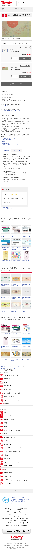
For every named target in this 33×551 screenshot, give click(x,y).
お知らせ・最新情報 (23, 508)
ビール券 (6, 440)
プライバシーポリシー (21, 522)
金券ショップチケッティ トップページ (11, 366)
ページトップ (15, 490)
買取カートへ (26, 58)
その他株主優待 (8, 472)
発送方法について (6, 143)
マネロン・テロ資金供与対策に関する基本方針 (16, 525)
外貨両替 (6, 403)
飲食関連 (6, 455)
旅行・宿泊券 (7, 386)
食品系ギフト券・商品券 (10, 396)
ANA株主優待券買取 (11, 511)
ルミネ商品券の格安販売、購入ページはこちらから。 (15, 110)
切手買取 (25, 509)
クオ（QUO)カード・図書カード (12, 448)
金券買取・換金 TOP (6, 368)
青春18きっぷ (7, 433)
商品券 (16, 368)
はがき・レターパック (10, 416)
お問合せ (16, 520)
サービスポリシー (10, 522)
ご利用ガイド (6, 150)
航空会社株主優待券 (9, 419)
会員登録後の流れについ (8, 140)
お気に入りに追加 (26, 47)
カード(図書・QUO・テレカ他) (12, 393)
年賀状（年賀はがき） (10, 476)
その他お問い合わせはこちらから (10, 144)
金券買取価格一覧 (16, 512)
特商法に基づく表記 (26, 518)
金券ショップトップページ (11, 508)
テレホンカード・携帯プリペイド (13, 451)
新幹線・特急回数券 (9, 389)
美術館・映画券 (8, 465)
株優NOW (16, 516)
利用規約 (10, 520)
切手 (5, 412)
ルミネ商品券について (7, 106)
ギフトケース (7, 483)
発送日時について (6, 141)
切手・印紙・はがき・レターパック (13, 375)
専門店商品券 (7, 444)
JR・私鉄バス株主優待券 (10, 437)
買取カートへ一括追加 (17, 84)
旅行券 (5, 426)
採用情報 (23, 520)
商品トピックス (16, 150)
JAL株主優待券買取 (22, 511)
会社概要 (18, 518)
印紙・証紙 (7, 458)
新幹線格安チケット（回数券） (12, 430)
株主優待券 (7, 378)
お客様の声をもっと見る (8, 208)
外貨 (5, 469)
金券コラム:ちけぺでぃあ (8, 518)
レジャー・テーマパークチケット (13, 400)
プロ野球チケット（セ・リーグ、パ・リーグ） (16, 480)
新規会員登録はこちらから (8, 138)
